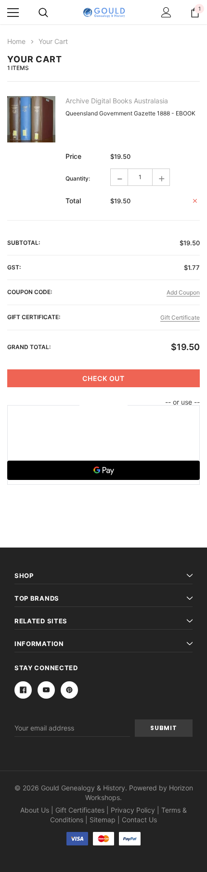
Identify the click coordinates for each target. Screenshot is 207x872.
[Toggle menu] (13, 12)
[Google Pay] (103, 470)
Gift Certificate (180, 317)
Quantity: (77, 178)
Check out (103, 378)
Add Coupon (183, 292)
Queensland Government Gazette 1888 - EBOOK (130, 113)
